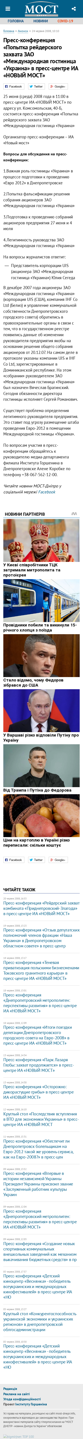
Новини (40, 21)
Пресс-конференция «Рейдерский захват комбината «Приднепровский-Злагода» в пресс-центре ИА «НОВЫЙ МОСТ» (41, 908)
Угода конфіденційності (22, 1399)
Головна (16, 21)
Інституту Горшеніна (31, 1404)
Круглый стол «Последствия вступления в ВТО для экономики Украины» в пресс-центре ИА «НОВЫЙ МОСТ (41, 1119)
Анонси (23, 31)
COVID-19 (65, 21)
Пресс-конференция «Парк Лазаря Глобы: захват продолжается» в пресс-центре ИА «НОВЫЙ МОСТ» (38, 1065)
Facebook (46, 491)
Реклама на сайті (16, 1394)
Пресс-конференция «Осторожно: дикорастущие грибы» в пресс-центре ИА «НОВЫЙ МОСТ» (38, 1092)
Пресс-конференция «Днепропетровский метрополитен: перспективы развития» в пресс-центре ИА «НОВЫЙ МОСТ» (40, 1003)
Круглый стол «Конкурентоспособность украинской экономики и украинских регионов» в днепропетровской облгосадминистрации (39, 1321)
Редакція (10, 1388)
